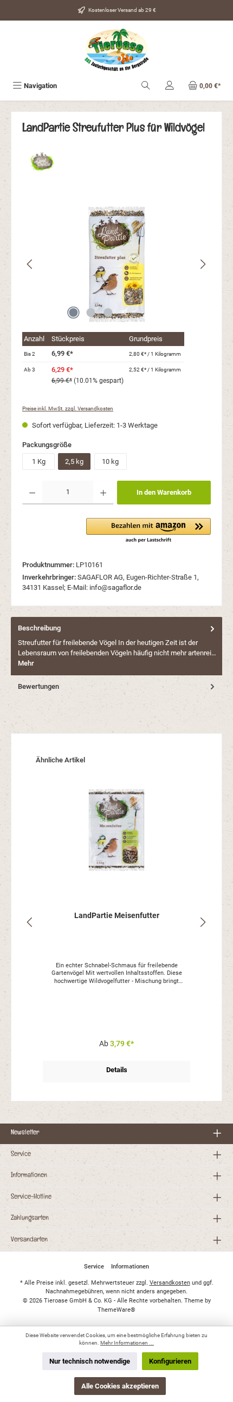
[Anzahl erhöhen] (103, 492)
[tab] (116, 646)
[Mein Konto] (170, 86)
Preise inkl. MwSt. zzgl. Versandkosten (67, 408)
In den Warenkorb (164, 492)
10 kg (110, 461)
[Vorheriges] (30, 264)
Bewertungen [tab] (38, 686)
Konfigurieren (170, 1361)
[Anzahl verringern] (32, 492)
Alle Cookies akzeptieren (120, 1386)
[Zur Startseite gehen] (116, 50)
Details (116, 1070)
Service (21, 1155)
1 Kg (39, 461)
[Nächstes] (203, 264)
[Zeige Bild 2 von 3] (90, 312)
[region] (116, 264)
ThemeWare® (116, 1309)
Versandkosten (170, 1282)
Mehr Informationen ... (127, 1343)
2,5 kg (74, 461)
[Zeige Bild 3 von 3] (107, 312)
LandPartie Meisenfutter (116, 915)
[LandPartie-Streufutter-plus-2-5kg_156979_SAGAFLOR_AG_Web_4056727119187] (116, 264)
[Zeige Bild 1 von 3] (73, 312)
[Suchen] (146, 86)
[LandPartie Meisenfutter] (116, 830)
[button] (148, 531)
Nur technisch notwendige (89, 1361)
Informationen (29, 1176)
